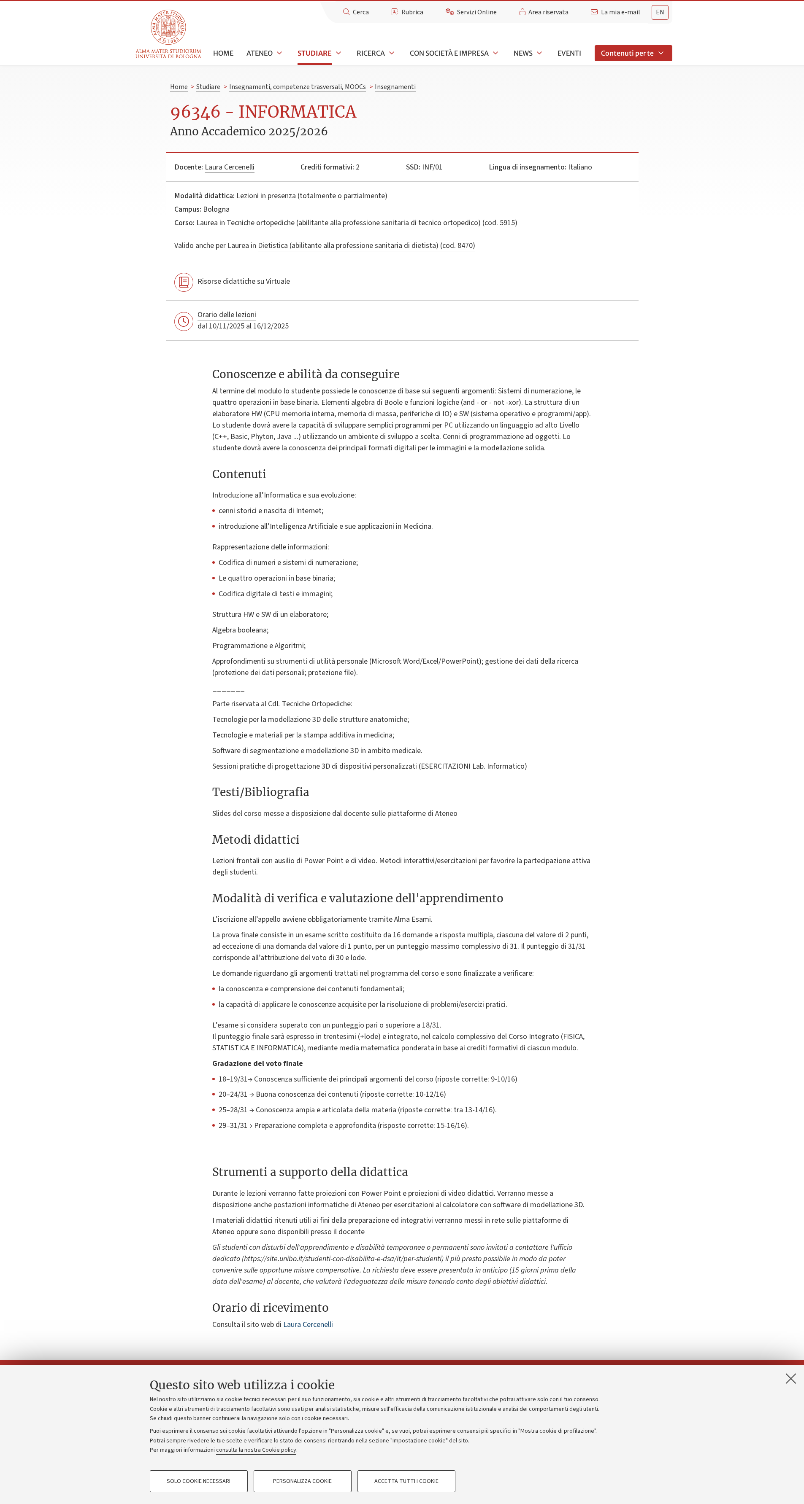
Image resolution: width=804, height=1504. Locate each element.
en (660, 12)
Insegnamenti (395, 86)
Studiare (315, 53)
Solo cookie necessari (198, 1481)
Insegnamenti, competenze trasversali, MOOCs (297, 86)
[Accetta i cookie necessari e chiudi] (791, 1378)
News (523, 53)
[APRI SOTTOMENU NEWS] (538, 53)
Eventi (569, 53)
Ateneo (259, 53)
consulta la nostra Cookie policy (256, 1450)
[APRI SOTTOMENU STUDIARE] (338, 53)
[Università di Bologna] (169, 34)
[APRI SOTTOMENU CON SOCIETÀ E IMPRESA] (495, 53)
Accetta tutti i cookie (406, 1481)
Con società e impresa (449, 53)
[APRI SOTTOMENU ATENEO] (278, 53)
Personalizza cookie (302, 1481)
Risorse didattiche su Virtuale (244, 281)
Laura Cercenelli (229, 167)
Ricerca (371, 53)
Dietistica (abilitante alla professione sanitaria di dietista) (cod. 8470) (366, 245)
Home (223, 53)
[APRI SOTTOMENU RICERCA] (391, 53)
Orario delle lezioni (227, 314)
